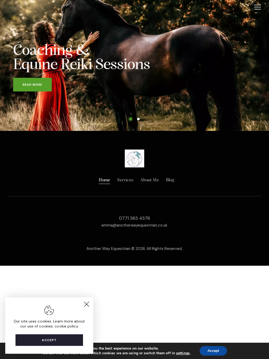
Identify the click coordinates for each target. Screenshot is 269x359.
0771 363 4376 (134, 218)
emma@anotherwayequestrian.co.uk (134, 225)
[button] (257, 7)
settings (183, 353)
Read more (32, 84)
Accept (49, 340)
